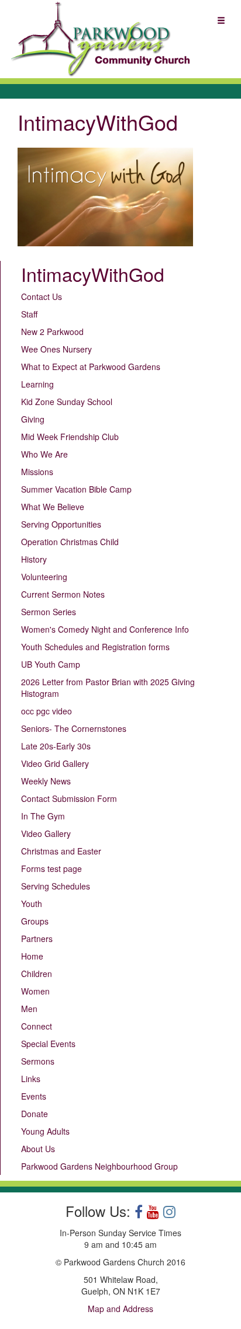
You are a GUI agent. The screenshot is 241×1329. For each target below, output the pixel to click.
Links (30, 1078)
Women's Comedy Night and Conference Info (105, 629)
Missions (37, 471)
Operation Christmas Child (70, 541)
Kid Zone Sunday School (66, 401)
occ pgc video (46, 711)
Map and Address (120, 1308)
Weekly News (46, 781)
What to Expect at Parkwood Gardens (90, 366)
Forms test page (51, 868)
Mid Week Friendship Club (70, 436)
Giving (32, 419)
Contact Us (41, 296)
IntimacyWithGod (92, 273)
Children (36, 973)
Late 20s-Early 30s (56, 746)
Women (35, 991)
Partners (37, 938)
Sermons (37, 1061)
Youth (31, 903)
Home (32, 956)
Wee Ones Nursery (56, 349)
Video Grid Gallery (55, 763)
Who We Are (44, 454)
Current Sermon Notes (63, 594)
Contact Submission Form (69, 798)
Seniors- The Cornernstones (73, 728)
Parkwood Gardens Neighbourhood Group (99, 1166)
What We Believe (52, 506)
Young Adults (45, 1131)
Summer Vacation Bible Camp (76, 489)
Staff (29, 314)
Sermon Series (48, 612)
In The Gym (43, 816)
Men (29, 1008)
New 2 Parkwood (52, 331)
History (34, 559)
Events (33, 1096)
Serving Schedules (55, 886)
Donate (34, 1113)
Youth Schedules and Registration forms (95, 647)
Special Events (48, 1043)
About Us (38, 1148)
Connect (36, 1026)
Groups (35, 921)
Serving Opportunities (61, 524)
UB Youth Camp (50, 664)
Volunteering (44, 576)
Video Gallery (46, 833)
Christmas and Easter (61, 851)
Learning (37, 384)
